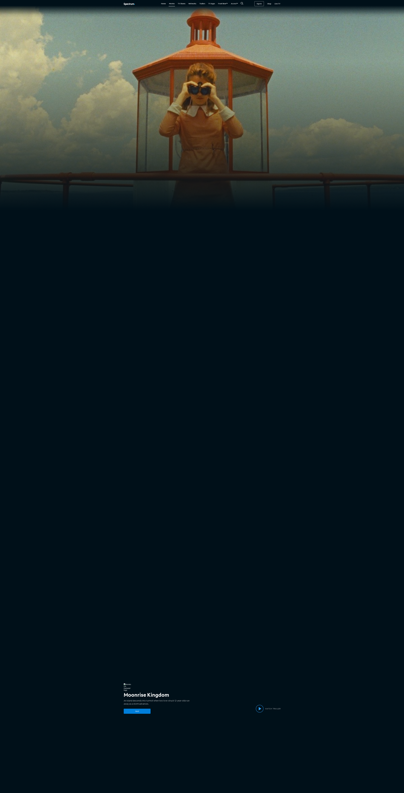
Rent (137, 711)
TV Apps (211, 3)
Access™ (234, 3)
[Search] (242, 4)
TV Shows (181, 3)
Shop (269, 4)
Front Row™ (223, 3)
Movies (172, 3)
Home (163, 3)
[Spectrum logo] (129, 4)
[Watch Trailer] (259, 708)
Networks (192, 3)
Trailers (202, 3)
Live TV (277, 4)
